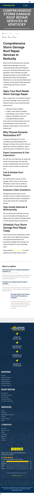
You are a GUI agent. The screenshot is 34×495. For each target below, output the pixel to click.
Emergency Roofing (6, 395)
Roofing (3, 375)
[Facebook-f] (12, 449)
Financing (4, 434)
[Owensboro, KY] (17, 360)
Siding (3, 410)
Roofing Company (6, 385)
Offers (3, 432)
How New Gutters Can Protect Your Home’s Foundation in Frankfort (20, 295)
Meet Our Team (5, 430)
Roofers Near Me (6, 381)
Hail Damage (4, 397)
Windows (3, 412)
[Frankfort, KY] (17, 334)
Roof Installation (5, 383)
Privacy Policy (19, 475)
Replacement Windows (7, 414)
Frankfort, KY (17, 337)
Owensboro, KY (17, 364)
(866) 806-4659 (18, 250)
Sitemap (14, 475)
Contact (3, 440)
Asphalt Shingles (6, 377)
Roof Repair (4, 393)
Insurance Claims (6, 399)
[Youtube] (21, 449)
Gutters (3, 416)
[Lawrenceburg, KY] (17, 343)
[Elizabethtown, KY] (17, 352)
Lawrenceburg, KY (17, 346)
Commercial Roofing (7, 401)
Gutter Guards (5, 418)
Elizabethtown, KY (17, 355)
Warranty (3, 436)
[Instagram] (15, 449)
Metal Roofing (5, 379)
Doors (3, 420)
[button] (29, 1)
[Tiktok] (18, 449)
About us (3, 428)
